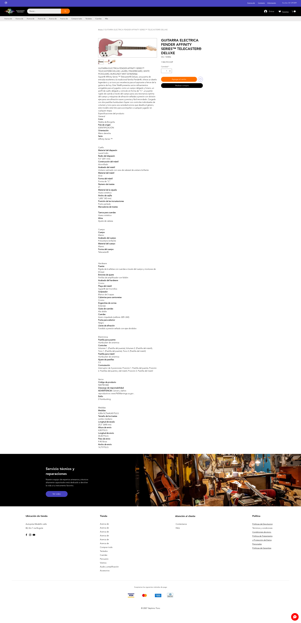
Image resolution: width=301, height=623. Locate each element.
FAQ (178, 528)
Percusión (104, 559)
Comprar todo (106, 547)
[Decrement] (162, 71)
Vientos (103, 563)
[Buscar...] (65, 11)
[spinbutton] (166, 71)
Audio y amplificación (109, 566)
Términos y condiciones (262, 528)
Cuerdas (103, 555)
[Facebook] (26, 534)
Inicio (100, 30)
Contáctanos (181, 524)
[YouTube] (33, 534)
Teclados (104, 551)
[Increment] (170, 71)
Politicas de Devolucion (262, 524)
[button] (294, 11)
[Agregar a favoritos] (200, 79)
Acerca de (104, 524)
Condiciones (261, 532)
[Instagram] (30, 534)
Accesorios (104, 570)
